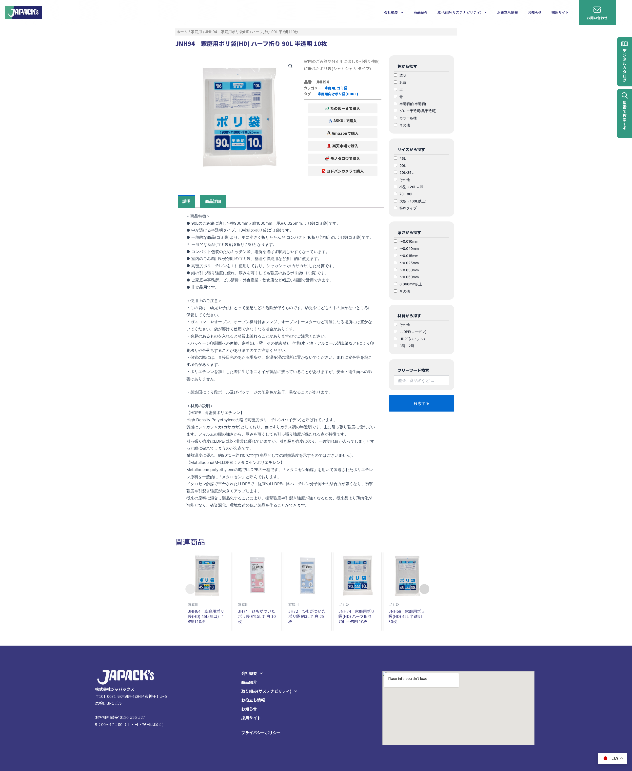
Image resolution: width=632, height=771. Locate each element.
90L (402, 165)
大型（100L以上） (413, 201)
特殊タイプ (408, 208)
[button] (343, 108)
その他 (404, 125)
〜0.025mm (409, 263)
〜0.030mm (409, 270)
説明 (186, 201)
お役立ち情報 (507, 12)
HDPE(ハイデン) (412, 339)
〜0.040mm (409, 248)
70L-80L (406, 194)
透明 (402, 75)
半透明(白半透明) (412, 104)
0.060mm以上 (410, 284)
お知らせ (535, 12)
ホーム (182, 32)
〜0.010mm (408, 241)
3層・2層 (406, 346)
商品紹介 (421, 12)
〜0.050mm (409, 277)
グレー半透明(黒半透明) (417, 111)
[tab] (186, 201)
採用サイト (560, 12)
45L (402, 158)
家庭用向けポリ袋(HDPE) (338, 93)
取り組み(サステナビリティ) (459, 12)
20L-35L (406, 172)
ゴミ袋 (342, 87)
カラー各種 (408, 118)
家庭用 (196, 32)
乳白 (402, 82)
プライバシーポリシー (261, 732)
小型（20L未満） (413, 187)
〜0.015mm (408, 256)
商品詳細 (213, 201)
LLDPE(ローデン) (412, 332)
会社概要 (391, 12)
